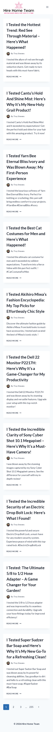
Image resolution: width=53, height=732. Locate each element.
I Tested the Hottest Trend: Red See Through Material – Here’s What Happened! (23, 36)
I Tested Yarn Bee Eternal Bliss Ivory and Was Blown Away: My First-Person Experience (26, 167)
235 (31, 707)
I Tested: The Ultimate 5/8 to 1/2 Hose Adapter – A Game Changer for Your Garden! (26, 579)
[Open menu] (47, 7)
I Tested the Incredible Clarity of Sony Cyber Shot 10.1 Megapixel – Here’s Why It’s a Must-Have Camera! (26, 440)
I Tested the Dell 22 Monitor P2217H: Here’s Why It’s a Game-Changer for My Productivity (26, 368)
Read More (14, 77)
